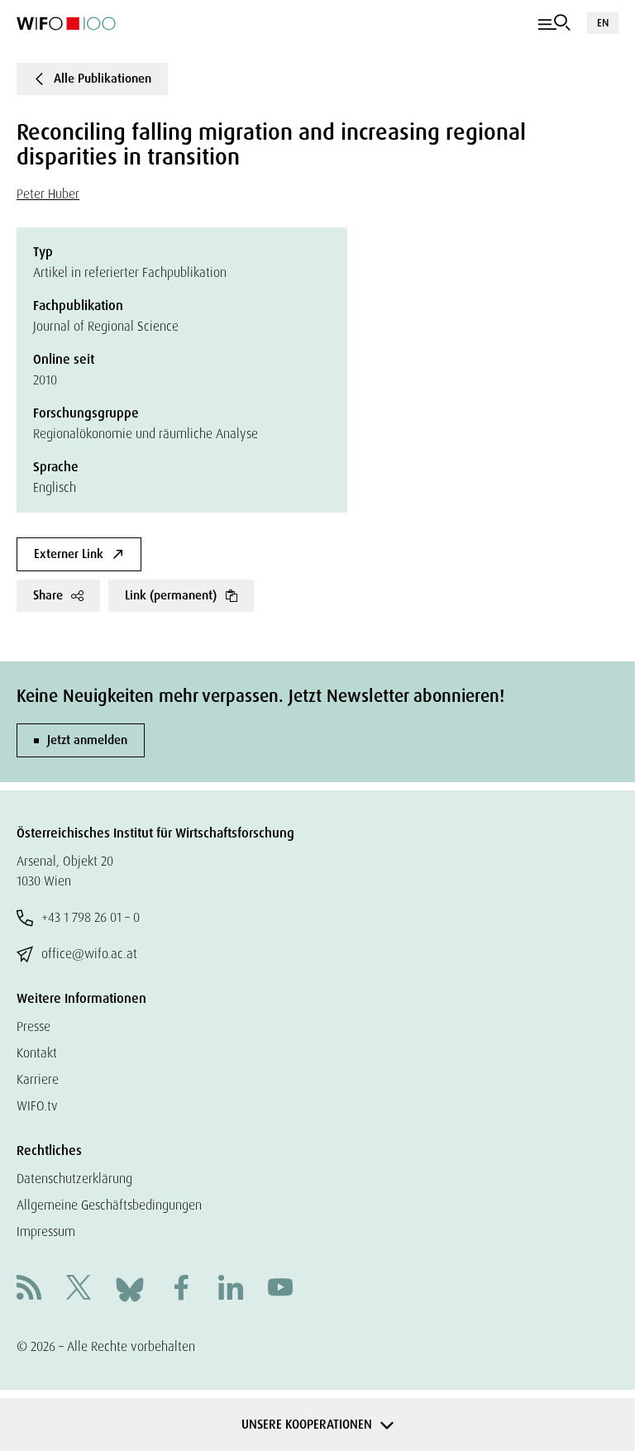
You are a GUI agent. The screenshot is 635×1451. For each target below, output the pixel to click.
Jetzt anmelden (87, 740)
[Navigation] (554, 23)
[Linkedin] (230, 1289)
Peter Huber (48, 194)
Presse (33, 1026)
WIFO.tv (37, 1106)
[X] (78, 1289)
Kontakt (37, 1053)
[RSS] (29, 1289)
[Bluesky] (130, 1288)
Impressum (46, 1231)
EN (603, 23)
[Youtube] (280, 1289)
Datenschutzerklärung (74, 1178)
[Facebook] (181, 1289)
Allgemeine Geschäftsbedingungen (109, 1205)
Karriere (38, 1079)
